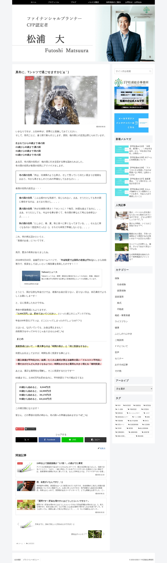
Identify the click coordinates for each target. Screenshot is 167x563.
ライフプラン (31, 429)
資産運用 (21, 429)
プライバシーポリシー (31, 560)
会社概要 (17, 560)
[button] (95, 439)
